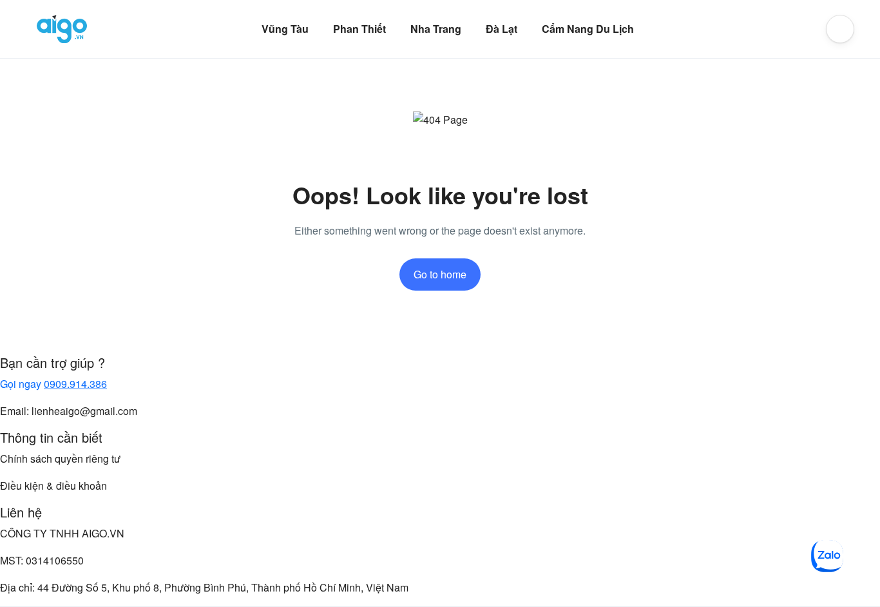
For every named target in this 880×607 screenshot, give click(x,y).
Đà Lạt (501, 28)
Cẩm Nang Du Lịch (588, 28)
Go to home (440, 274)
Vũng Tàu (285, 28)
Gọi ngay (53, 383)
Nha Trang (435, 28)
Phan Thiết (359, 28)
